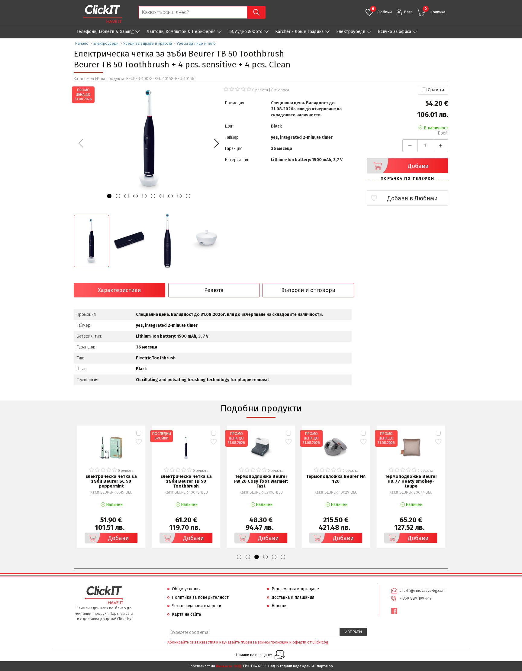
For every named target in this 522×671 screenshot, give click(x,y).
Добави (418, 166)
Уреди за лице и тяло (196, 43)
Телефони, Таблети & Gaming (105, 31)
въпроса (280, 90)
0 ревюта (260, 90)
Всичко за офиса (394, 31)
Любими (382, 10)
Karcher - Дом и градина (299, 31)
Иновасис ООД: (229, 666)
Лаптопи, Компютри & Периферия (181, 31)
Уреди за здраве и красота (147, 43)
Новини (279, 605)
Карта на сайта (186, 614)
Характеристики (119, 290)
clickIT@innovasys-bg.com (423, 590)
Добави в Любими (412, 198)
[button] (216, 143)
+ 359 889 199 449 (416, 598)
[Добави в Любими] (138, 442)
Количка (434, 10)
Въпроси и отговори (308, 290)
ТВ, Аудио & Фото (245, 31)
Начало (82, 43)
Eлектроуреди (350, 31)
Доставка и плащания (293, 597)
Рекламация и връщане (295, 589)
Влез (408, 12)
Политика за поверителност (200, 597)
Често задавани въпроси (196, 605)
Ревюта (214, 290)
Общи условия (186, 589)
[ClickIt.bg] (102, 14)
